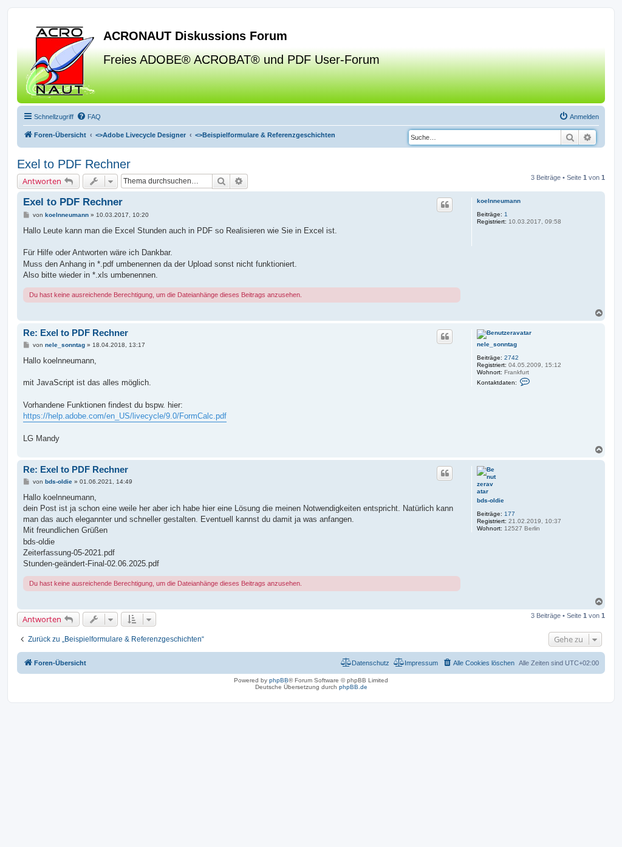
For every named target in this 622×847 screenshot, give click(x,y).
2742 (511, 357)
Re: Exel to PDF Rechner (75, 332)
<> (140, 135)
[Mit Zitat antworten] (445, 204)
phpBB (279, 680)
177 (509, 513)
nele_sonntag (497, 344)
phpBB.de (353, 687)
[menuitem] (89, 116)
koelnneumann (499, 200)
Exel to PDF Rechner (74, 164)
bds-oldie (490, 500)
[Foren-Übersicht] (61, 60)
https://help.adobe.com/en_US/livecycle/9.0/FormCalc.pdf (125, 415)
